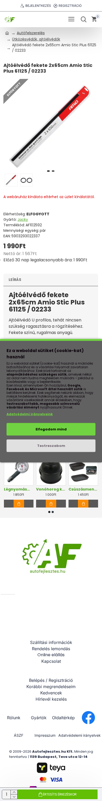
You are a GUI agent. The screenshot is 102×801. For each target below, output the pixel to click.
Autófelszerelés (31, 33)
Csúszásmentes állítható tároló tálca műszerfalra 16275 (83, 489)
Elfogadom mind (51, 429)
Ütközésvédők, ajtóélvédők (36, 39)
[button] (48, 171)
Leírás (15, 279)
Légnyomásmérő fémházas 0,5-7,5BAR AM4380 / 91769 (18, 489)
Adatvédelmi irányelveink (30, 414)
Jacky (23, 219)
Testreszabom (51, 445)
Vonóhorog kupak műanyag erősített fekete (51, 489)
